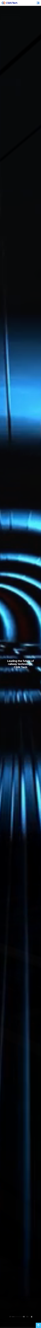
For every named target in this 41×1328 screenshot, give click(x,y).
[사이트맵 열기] (38, 3)
